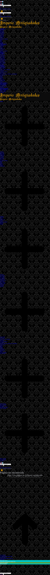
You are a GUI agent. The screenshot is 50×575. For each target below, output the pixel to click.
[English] (1, 1)
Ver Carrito (2, 8)
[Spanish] (2, 1)
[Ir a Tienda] (25, 554)
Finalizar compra (7, 8)
